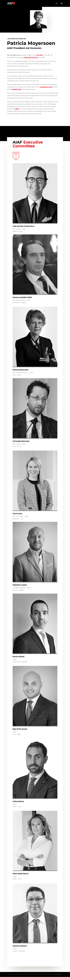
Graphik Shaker (58, 974)
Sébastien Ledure (20, 585)
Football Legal (16, 89)
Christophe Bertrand (21, 441)
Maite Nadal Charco (21, 873)
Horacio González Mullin (22, 297)
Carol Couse (17, 513)
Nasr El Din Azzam (20, 729)
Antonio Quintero (20, 946)
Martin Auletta (18, 656)
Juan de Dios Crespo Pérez (23, 226)
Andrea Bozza (18, 801)
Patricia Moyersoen (20, 370)
